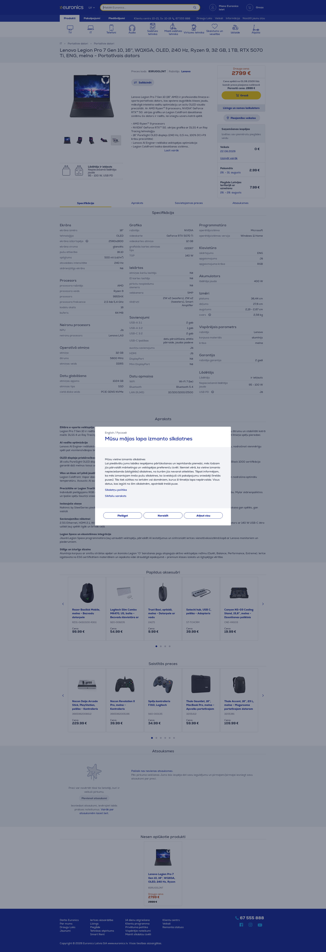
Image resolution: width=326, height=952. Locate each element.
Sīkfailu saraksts (115, 496)
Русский (121, 432)
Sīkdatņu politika (116, 490)
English (109, 432)
